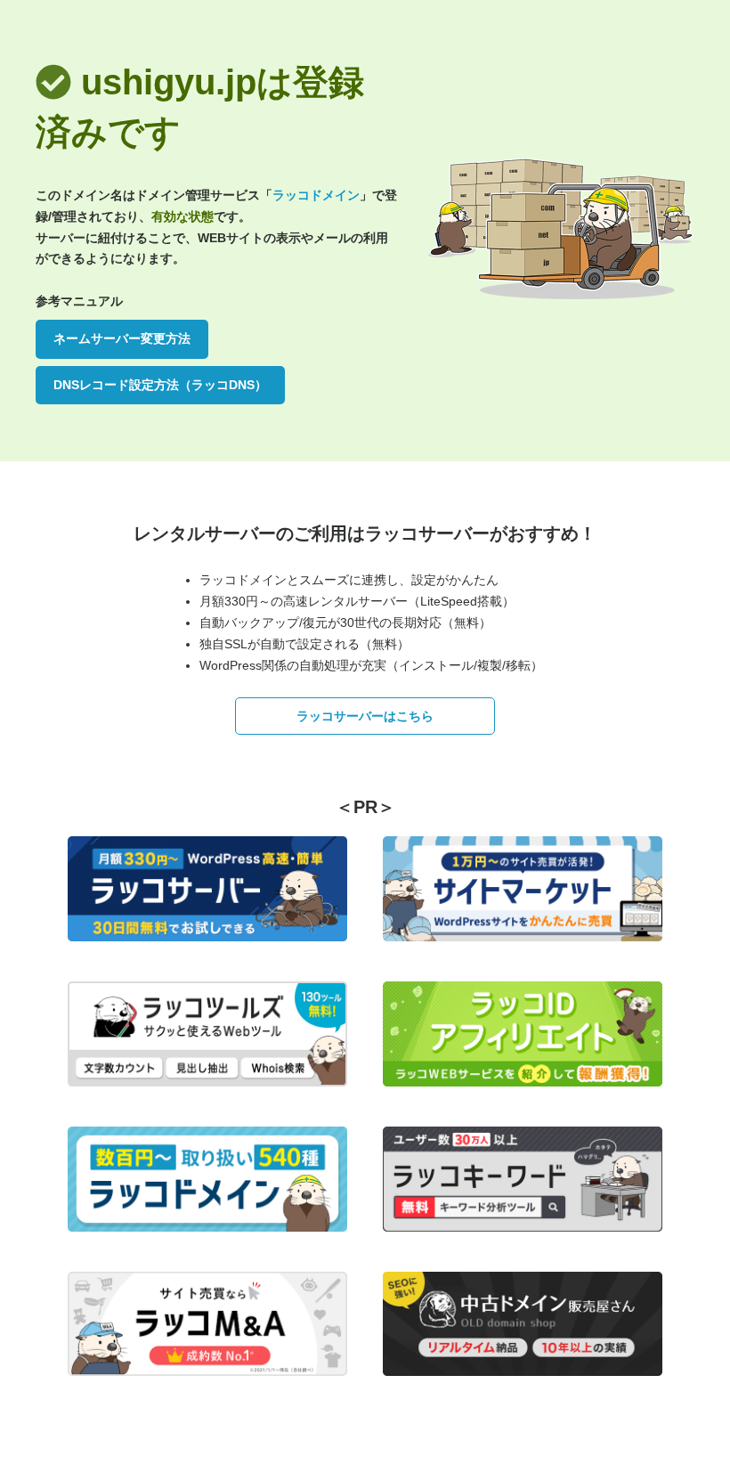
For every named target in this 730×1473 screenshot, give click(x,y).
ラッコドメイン (316, 195)
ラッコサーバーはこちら (365, 716)
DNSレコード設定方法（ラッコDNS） (160, 385)
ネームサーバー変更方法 (122, 338)
